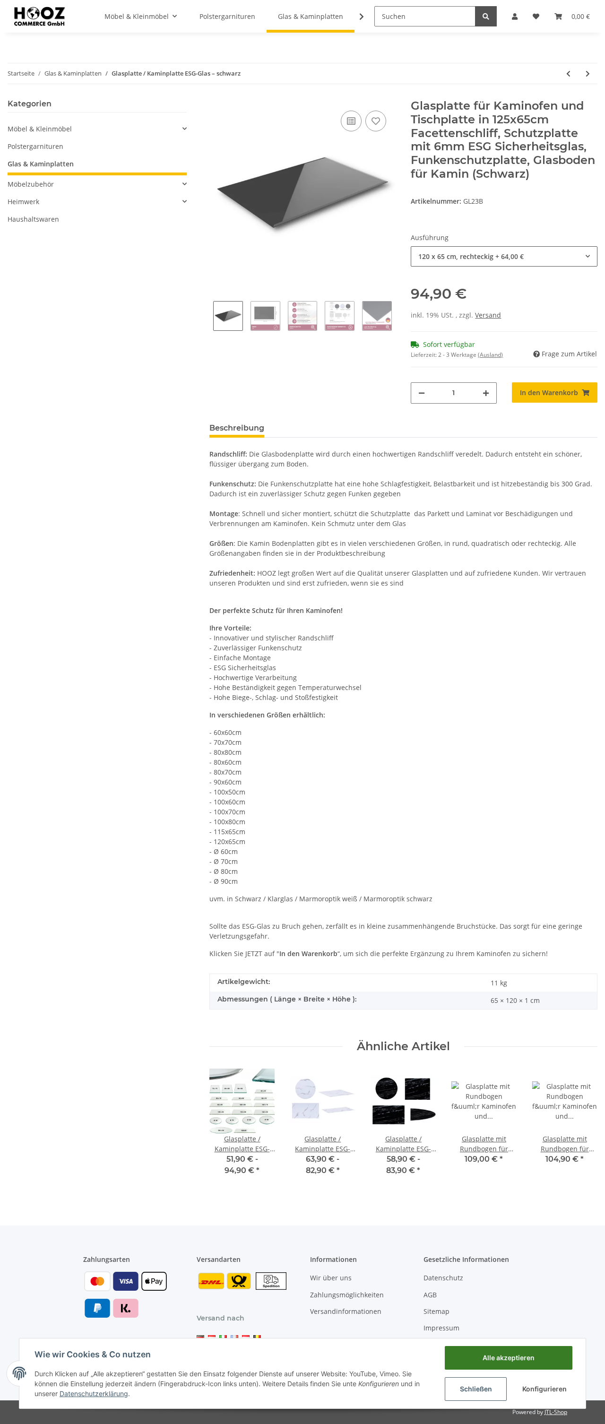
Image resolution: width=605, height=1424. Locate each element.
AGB (430, 1294)
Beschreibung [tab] (236, 427)
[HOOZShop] (39, 16)
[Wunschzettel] (536, 16)
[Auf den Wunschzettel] (375, 121)
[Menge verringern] (421, 393)
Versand (488, 315)
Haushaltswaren (33, 219)
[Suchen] (486, 16)
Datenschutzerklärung (94, 1393)
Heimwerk (23, 201)
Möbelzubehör (31, 184)
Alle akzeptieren (509, 1358)
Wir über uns (331, 1277)
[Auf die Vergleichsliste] (351, 121)
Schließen (476, 1389)
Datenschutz (443, 1277)
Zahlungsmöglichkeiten (347, 1294)
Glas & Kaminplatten (41, 163)
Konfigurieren (544, 1389)
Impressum (441, 1327)
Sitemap (436, 1311)
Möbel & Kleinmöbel (40, 128)
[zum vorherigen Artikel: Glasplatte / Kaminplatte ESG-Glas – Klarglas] (568, 73)
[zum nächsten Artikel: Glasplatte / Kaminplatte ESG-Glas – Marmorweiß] (587, 73)
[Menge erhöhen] (485, 393)
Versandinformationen (345, 1311)
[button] (514, 16)
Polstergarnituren (35, 146)
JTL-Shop (555, 1412)
